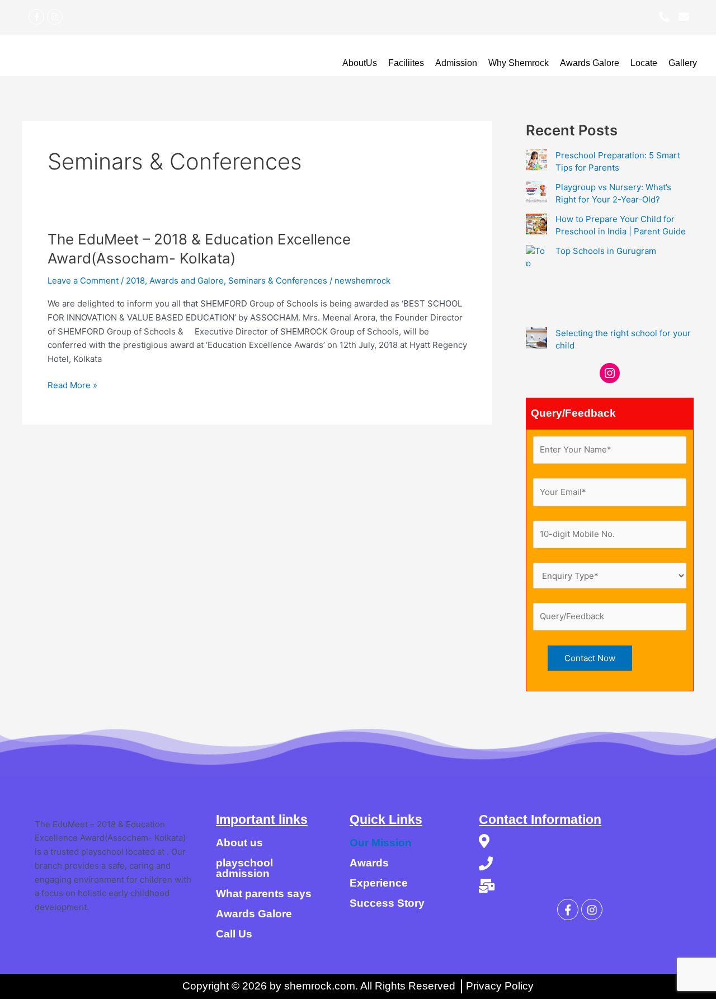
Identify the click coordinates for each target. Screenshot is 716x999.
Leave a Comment (83, 280)
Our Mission (381, 843)
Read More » (72, 384)
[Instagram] (610, 373)
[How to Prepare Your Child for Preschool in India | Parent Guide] (536, 223)
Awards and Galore (186, 280)
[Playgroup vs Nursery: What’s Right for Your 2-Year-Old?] (536, 191)
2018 (135, 280)
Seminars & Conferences (277, 280)
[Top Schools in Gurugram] (536, 255)
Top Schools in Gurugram (605, 251)
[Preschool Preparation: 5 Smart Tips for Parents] (536, 160)
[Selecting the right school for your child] (536, 337)
